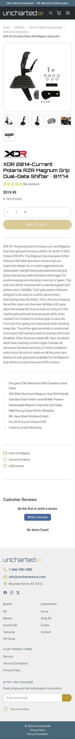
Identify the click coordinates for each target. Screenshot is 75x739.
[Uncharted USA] (23, 12)
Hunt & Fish (10, 625)
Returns (8, 656)
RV (5, 611)
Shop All (46, 618)
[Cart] (59, 13)
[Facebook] (5, 593)
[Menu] (68, 13)
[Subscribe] (67, 697)
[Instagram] (12, 593)
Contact (46, 632)
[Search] (50, 12)
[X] (18, 593)
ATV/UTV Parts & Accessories (45, 27)
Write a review (38, 517)
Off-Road (19, 27)
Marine (7, 618)
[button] (12, 184)
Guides (45, 625)
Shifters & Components (16, 32)
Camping (9, 632)
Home (6, 27)
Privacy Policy (11, 670)
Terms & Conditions (15, 663)
